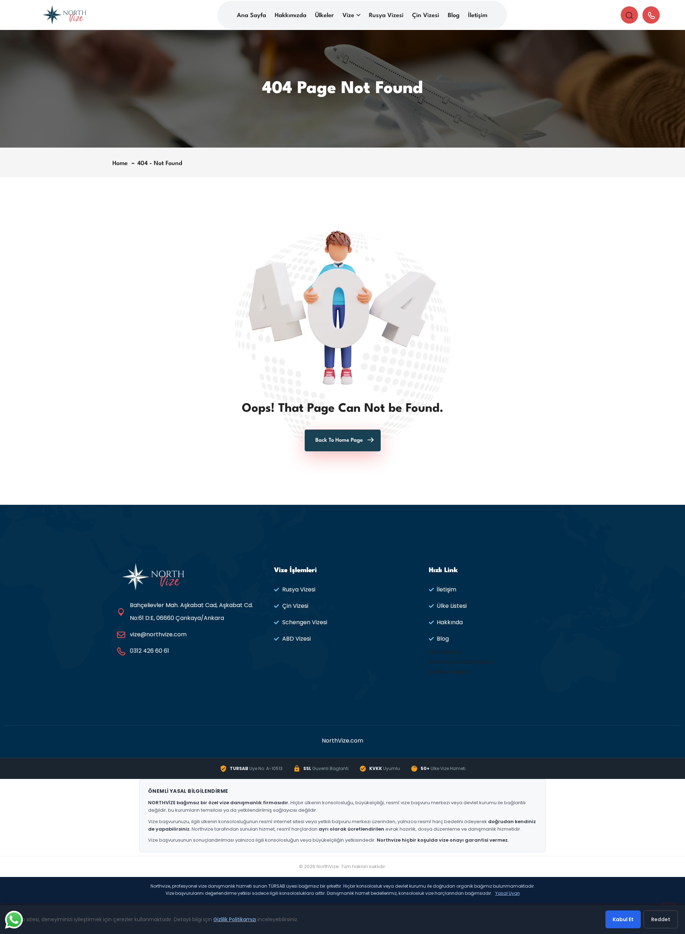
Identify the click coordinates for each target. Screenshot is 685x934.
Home (121, 163)
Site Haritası (445, 652)
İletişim (477, 15)
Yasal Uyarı (507, 893)
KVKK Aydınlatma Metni (461, 662)
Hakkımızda (290, 15)
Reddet (660, 919)
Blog (454, 15)
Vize (348, 15)
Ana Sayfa (251, 15)
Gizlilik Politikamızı (234, 919)
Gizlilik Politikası (450, 672)
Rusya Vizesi (386, 15)
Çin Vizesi (425, 15)
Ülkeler (324, 15)
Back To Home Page (339, 440)
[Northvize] (64, 14)
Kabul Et (623, 919)
